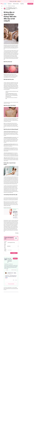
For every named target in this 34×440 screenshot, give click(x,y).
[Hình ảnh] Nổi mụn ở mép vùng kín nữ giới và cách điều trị (15, 212)
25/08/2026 (8, 246)
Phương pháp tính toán (5, 242)
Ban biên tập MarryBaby (12, 8)
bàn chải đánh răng (9, 124)
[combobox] (13, 242)
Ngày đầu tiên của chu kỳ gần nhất (5, 246)
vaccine (6, 198)
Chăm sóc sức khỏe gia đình (14, 209)
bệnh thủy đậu (11, 57)
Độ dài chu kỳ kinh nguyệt (5, 250)
